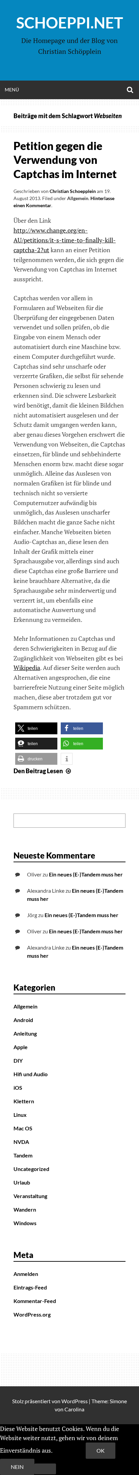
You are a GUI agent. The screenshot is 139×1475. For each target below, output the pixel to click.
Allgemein (77, 198)
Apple (20, 1047)
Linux (20, 1114)
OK (100, 1450)
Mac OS (22, 1128)
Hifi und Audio (30, 1074)
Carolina (74, 1409)
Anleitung (25, 1033)
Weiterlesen (70, 1450)
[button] (36, 728)
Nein (17, 1466)
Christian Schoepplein (73, 191)
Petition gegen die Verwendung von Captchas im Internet (65, 159)
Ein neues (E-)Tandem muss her (86, 874)
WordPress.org (32, 1314)
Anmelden (25, 1274)
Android (23, 1020)
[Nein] (45, 1468)
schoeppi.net (69, 23)
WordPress (74, 1401)
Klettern (23, 1101)
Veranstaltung (30, 1196)
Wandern (24, 1209)
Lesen (43, 771)
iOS (17, 1087)
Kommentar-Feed (34, 1301)
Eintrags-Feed (30, 1287)
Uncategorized (31, 1169)
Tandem (22, 1155)
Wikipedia (26, 668)
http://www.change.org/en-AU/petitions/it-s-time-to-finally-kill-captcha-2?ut (64, 240)
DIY (18, 1060)
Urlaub (21, 1182)
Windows (24, 1223)
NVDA (21, 1141)
